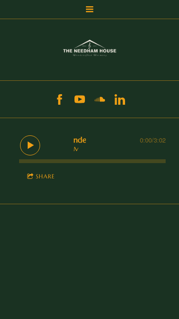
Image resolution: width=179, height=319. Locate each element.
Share (45, 176)
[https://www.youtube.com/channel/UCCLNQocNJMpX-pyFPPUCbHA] (79, 99)
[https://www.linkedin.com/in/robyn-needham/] (120, 99)
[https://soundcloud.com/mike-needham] (100, 99)
